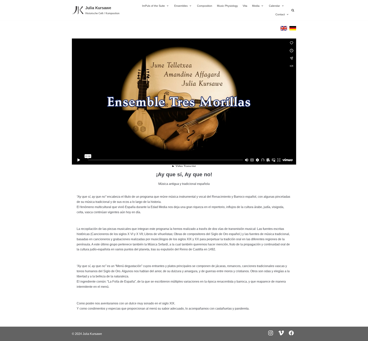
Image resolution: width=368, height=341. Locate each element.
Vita (245, 5)
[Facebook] (291, 336)
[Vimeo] (281, 336)
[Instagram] (270, 336)
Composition (204, 5)
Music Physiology (227, 5)
